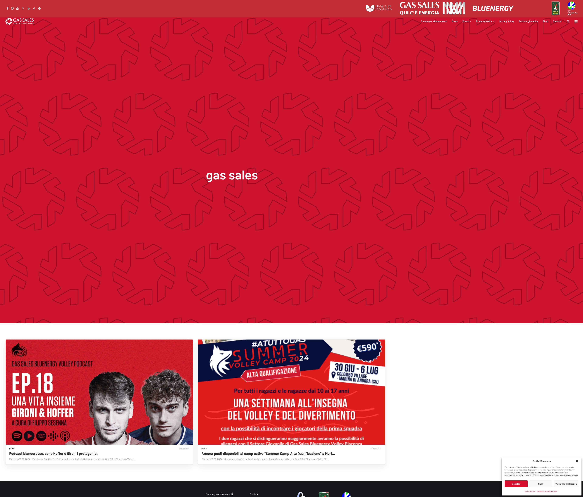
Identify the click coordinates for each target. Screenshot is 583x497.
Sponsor (557, 21)
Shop (545, 21)
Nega (540, 483)
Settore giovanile (528, 21)
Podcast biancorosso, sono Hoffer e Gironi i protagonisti (54, 453)
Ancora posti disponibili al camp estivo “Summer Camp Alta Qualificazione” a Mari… (268, 453)
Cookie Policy (530, 491)
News (455, 21)
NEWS (12, 449)
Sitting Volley (506, 21)
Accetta (516, 483)
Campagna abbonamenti (434, 21)
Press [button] (465, 21)
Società (254, 493)
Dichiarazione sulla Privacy (547, 491)
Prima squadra (484, 21)
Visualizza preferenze (566, 483)
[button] (576, 461)
